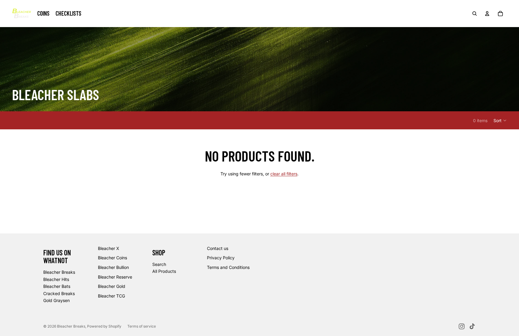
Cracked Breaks (59, 293)
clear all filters (283, 173)
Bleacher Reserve (115, 276)
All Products (164, 271)
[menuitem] (43, 13)
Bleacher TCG (111, 295)
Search (159, 264)
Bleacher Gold (111, 286)
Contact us (217, 248)
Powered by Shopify (104, 326)
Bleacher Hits (56, 279)
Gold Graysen (56, 300)
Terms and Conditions (228, 267)
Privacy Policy (221, 257)
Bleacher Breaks (59, 272)
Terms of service (141, 326)
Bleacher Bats (56, 286)
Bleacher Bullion (113, 267)
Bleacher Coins (112, 257)
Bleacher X (108, 248)
